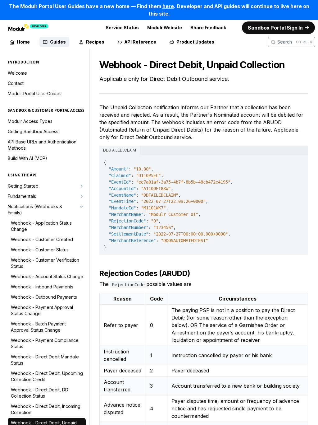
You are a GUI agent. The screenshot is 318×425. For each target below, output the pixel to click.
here (168, 6)
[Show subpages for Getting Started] (81, 186)
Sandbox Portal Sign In (275, 28)
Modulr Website (164, 27)
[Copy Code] (300, 160)
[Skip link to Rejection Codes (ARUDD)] (97, 273)
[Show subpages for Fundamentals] (81, 196)
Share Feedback (208, 27)
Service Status (122, 27)
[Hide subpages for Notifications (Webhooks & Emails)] (81, 206)
